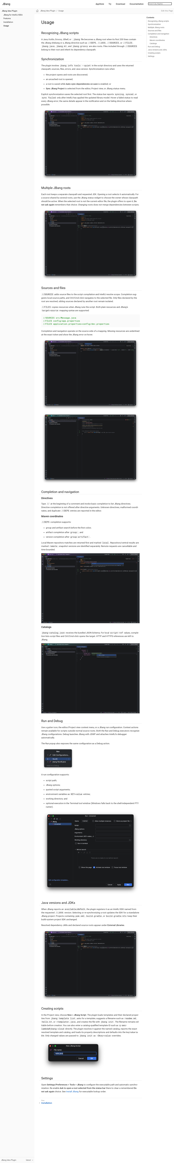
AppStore (100, 4)
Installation (8, 22)
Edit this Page (167, 11)
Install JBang (72, 1091)
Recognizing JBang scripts (158, 21)
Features (7, 18)
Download (120, 4)
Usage (6, 26)
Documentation (137, 4)
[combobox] (160, 3)
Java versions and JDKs (157, 50)
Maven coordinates (157, 40)
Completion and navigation (158, 34)
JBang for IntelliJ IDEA (13, 15)
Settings (151, 56)
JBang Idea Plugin (9, 11)
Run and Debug (154, 47)
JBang (6, 4)
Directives (153, 37)
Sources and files (154, 31)
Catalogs (153, 43)
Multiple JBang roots (156, 27)
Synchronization (154, 24)
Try (110, 4)
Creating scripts (154, 53)
